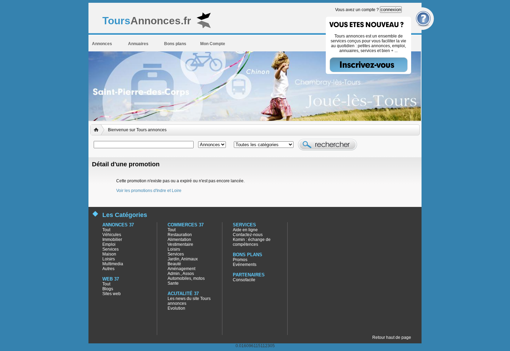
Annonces (102, 44)
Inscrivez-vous (369, 64)
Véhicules (111, 234)
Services (110, 249)
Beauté (174, 263)
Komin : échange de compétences (252, 242)
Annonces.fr (146, 20)
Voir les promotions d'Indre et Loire (148, 190)
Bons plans (175, 44)
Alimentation (179, 239)
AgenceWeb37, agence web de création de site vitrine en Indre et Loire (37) (503, 344)
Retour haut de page (391, 337)
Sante (173, 283)
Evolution (176, 308)
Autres (108, 268)
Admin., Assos (181, 273)
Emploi (109, 244)
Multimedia (112, 263)
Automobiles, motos (186, 278)
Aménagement (181, 268)
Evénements (244, 264)
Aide (424, 18)
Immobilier (112, 239)
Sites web (111, 293)
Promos (240, 259)
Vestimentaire (180, 244)
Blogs (107, 288)
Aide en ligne (245, 229)
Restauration (180, 234)
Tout (106, 229)
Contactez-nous (248, 234)
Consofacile (244, 279)
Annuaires (138, 44)
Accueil (97, 130)
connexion (391, 9)
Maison (109, 254)
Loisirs (108, 259)
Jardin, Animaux (183, 259)
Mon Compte (212, 44)
